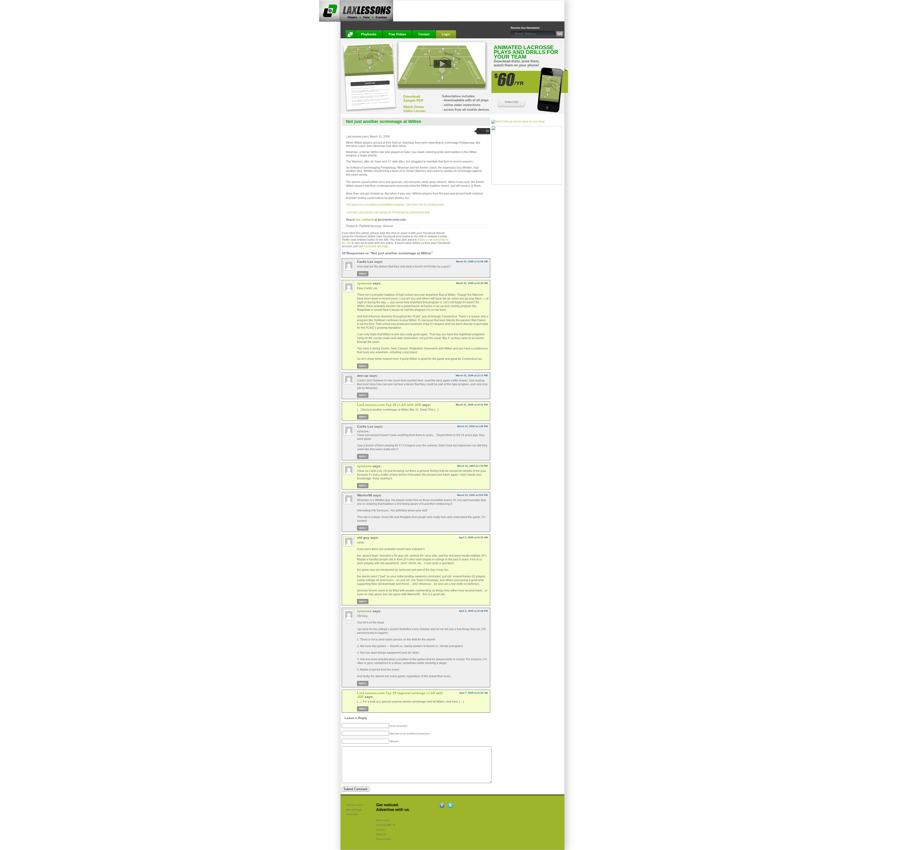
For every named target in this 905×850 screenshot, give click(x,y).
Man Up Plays (353, 809)
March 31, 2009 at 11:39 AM (472, 283)
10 (487, 131)
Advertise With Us (385, 825)
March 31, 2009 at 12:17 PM (472, 375)
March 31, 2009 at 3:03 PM (472, 495)
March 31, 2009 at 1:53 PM (472, 466)
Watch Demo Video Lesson (414, 109)
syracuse (364, 283)
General (388, 226)
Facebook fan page (376, 246)
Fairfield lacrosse (370, 226)
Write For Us (382, 820)
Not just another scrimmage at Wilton (383, 121)
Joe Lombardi (364, 219)
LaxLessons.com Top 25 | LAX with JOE (389, 405)
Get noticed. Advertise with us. (393, 807)
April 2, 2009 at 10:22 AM (473, 537)
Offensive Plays (354, 805)
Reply (362, 274)
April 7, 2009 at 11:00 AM (473, 693)
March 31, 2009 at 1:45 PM (472, 426)
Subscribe (511, 102)
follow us (423, 239)
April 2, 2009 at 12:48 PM (473, 611)
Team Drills (352, 814)
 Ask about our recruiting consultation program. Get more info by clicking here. (395, 204)
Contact (380, 829)
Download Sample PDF (413, 98)
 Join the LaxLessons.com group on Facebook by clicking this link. (388, 212)
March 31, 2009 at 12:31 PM (472, 404)
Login (446, 34)
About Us (381, 834)
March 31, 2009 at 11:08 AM (472, 261)
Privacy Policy (383, 839)
